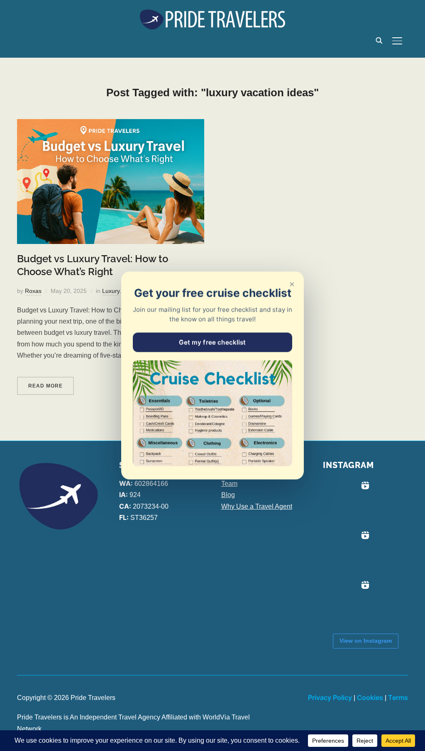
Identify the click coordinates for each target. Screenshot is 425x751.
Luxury (111, 291)
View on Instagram (366, 640)
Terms (398, 697)
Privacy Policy (330, 697)
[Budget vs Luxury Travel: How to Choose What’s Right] (110, 124)
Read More (45, 386)
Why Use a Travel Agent (256, 506)
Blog (228, 494)
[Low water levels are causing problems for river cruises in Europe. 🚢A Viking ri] (348, 503)
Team (229, 483)
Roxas (33, 291)
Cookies (370, 697)
